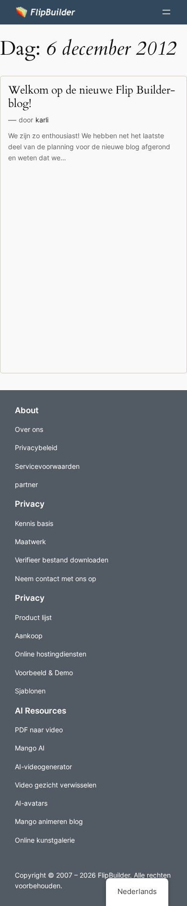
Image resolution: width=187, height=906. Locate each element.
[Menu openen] (166, 12)
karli (41, 120)
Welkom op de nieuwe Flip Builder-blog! (91, 96)
